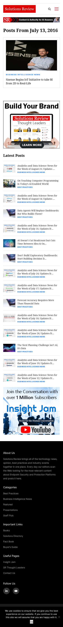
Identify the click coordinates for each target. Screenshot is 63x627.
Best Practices (25, 187)
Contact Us (9, 573)
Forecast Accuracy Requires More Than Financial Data (35, 302)
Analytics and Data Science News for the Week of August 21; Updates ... (37, 167)
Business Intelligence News (23, 74)
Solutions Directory (13, 535)
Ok (31, 622)
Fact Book (8, 541)
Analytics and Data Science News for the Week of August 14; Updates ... (37, 197)
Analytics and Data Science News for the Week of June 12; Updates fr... (37, 376)
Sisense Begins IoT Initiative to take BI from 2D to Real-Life (29, 81)
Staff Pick (8, 515)
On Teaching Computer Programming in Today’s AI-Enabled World (37, 182)
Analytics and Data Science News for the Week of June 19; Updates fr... (37, 361)
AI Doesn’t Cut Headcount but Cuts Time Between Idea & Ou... (36, 242)
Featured (8, 504)
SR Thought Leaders (14, 567)
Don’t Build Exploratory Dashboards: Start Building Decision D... (37, 257)
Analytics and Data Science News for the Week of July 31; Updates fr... (37, 227)
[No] (59, 617)
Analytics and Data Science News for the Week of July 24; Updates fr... (37, 272)
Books (6, 530)
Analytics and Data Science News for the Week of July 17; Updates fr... (37, 287)
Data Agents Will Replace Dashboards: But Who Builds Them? (38, 212)
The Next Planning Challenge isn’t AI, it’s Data (37, 346)
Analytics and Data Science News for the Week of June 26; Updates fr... (37, 332)
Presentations (10, 509)
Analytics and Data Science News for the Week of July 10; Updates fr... (37, 317)
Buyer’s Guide (10, 547)
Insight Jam (9, 561)
